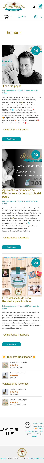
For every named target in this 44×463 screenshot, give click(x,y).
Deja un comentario (9, 91)
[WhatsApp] (35, 17)
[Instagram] (16, 429)
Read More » (11, 139)
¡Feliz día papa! (11, 86)
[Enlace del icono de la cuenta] (34, 7)
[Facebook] (7, 433)
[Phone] (2, 429)
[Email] (11, 429)
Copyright (3, 458)
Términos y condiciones (35, 458)
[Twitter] (12, 433)
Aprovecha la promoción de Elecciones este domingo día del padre (21, 193)
